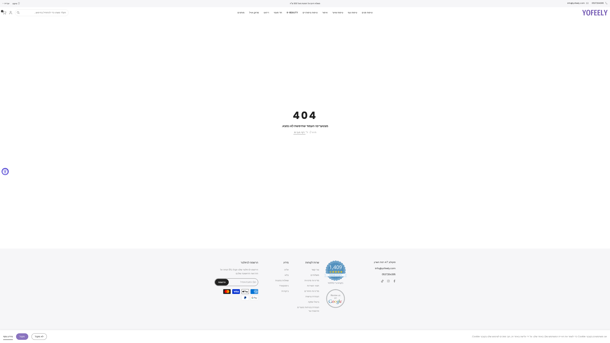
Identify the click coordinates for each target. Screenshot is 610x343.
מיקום (15, 3)
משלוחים (315, 275)
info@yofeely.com (576, 3)
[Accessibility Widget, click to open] (5, 171)
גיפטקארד (284, 285)
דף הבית (299, 132)
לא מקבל (39, 336)
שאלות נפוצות (282, 280)
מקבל (22, 336)
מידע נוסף (8, 336)
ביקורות (285, 291)
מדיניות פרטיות (312, 280)
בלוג (287, 275)
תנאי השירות (313, 285)
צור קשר (315, 269)
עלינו (286, 269)
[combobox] (44, 13)
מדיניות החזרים (311, 291)
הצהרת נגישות (312, 296)
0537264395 (598, 3)
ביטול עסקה (313, 301)
